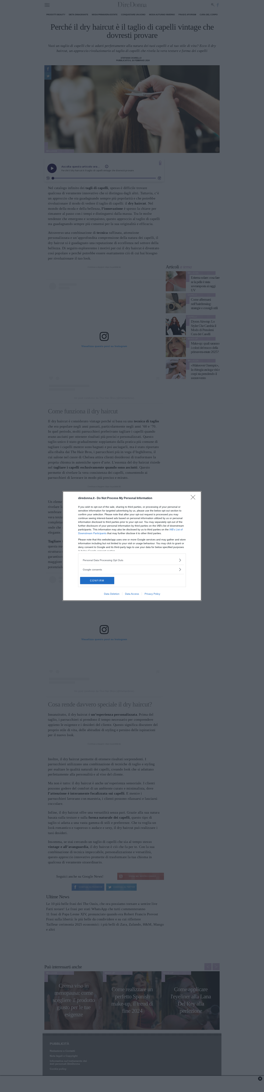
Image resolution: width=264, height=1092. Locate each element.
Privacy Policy (152, 593)
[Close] (194, 498)
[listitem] (132, 560)
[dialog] (132, 546)
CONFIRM (97, 580)
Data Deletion (111, 593)
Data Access (132, 593)
